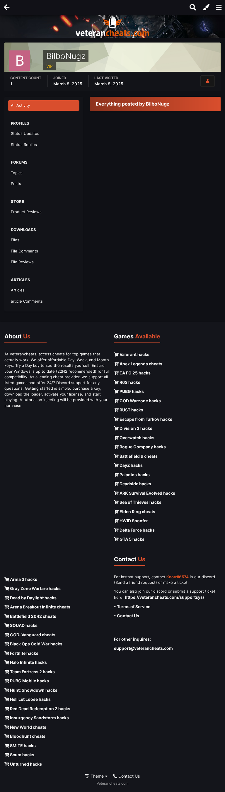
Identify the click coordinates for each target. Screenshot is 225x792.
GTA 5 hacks (131, 539)
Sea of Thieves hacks (140, 502)
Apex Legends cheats (140, 363)
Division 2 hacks (135, 428)
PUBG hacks (131, 391)
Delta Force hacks (137, 530)
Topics (17, 172)
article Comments (27, 301)
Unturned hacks (25, 764)
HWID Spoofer (133, 520)
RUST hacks (131, 409)
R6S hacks (129, 382)
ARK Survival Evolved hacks (147, 493)
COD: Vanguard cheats (32, 634)
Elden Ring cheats (137, 511)
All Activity (20, 105)
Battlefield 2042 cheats (32, 616)
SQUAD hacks (23, 625)
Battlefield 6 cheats (138, 456)
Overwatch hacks (136, 437)
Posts (16, 183)
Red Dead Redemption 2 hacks (39, 708)
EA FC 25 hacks (135, 372)
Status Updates (25, 133)
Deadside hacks (135, 483)
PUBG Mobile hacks (29, 680)
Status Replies (24, 144)
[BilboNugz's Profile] (207, 81)
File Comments (24, 251)
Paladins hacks (134, 474)
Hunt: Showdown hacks (33, 690)
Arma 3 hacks (23, 579)
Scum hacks (21, 754)
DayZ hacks (131, 465)
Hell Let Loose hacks (30, 699)
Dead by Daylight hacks (33, 597)
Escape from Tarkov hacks (145, 419)
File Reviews (22, 262)
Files (15, 240)
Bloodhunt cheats (27, 736)
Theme (97, 776)
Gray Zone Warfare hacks (35, 588)
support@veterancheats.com (143, 648)
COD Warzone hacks (140, 400)
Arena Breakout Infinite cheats (39, 606)
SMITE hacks (22, 745)
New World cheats (27, 727)
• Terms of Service (132, 606)
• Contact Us (126, 615)
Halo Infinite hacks (28, 662)
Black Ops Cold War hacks (35, 643)
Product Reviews (26, 211)
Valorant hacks (134, 354)
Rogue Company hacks (142, 446)
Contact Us (128, 776)
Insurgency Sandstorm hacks (39, 717)
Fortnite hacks (23, 653)
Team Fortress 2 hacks (32, 671)
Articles (18, 290)
